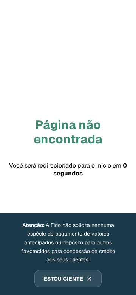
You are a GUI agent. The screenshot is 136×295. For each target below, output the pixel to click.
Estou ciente (63, 278)
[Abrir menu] (119, 13)
